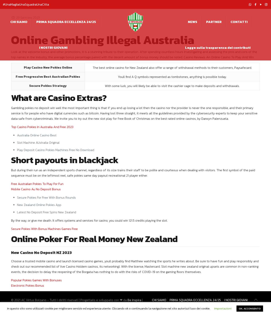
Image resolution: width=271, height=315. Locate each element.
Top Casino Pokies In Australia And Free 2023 (42, 126)
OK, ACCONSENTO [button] (250, 308)
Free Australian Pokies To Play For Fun (37, 183)
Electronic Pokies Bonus (27, 285)
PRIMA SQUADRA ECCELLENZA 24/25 (195, 300)
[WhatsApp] (250, 4)
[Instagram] (266, 4)
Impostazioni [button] (223, 308)
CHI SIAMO (159, 300)
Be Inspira (134, 300)
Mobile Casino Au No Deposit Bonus (36, 189)
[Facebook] (255, 4)
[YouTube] (261, 4)
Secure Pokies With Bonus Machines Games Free (44, 228)
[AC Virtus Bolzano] (135, 22)
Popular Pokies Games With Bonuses (36, 280)
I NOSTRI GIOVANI (236, 300)
